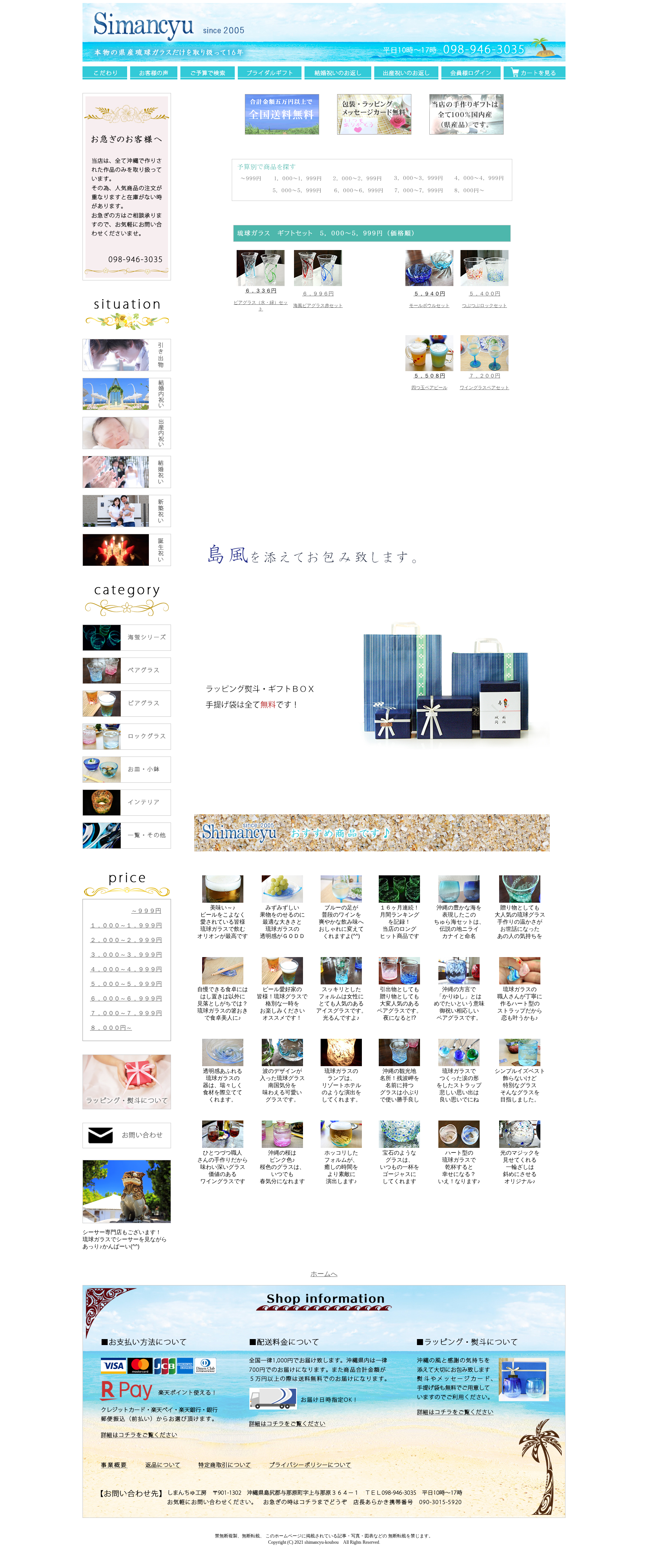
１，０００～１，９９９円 (126, 925)
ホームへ (324, 1274)
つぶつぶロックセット (484, 305)
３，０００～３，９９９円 (126, 954)
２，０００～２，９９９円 (126, 940)
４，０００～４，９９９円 (126, 969)
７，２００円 (484, 376)
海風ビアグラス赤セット (318, 305)
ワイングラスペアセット (484, 387)
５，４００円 (484, 294)
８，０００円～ (111, 1028)
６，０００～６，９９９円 (126, 998)
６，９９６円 (318, 294)
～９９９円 (146, 911)
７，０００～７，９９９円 (126, 1013)
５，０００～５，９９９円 (126, 984)
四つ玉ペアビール (429, 387)
